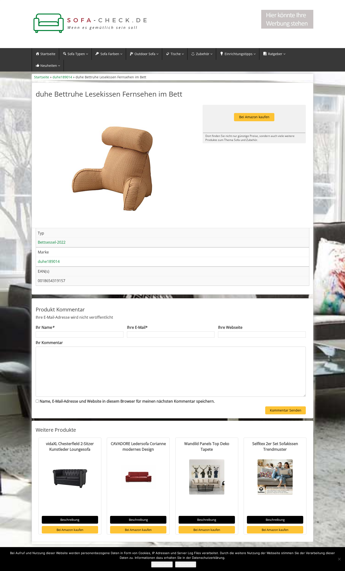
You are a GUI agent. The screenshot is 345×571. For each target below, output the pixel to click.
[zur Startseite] (90, 23)
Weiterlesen (185, 564)
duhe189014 (62, 77)
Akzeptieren (162, 564)
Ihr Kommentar (49, 342)
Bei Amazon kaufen (70, 530)
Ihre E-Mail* (137, 327)
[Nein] (339, 559)
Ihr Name (45, 327)
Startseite (41, 77)
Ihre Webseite (230, 327)
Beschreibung (69, 520)
